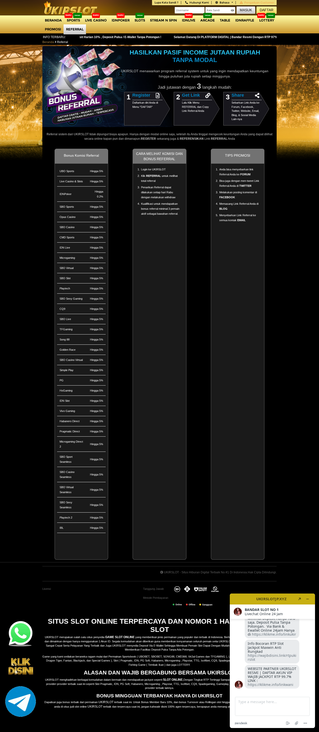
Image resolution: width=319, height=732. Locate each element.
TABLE (225, 20)
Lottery (266, 20)
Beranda (53, 20)
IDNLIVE (188, 20)
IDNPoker (121, 20)
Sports (73, 20)
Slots (140, 20)
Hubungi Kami (199, 2)
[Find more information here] (272, 661)
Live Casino (96, 20)
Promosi (53, 29)
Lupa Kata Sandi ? (166, 2)
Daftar (266, 10)
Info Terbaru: (54, 37)
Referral (74, 29)
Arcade (207, 20)
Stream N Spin (163, 20)
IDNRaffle (244, 20)
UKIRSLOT (105, 702)
